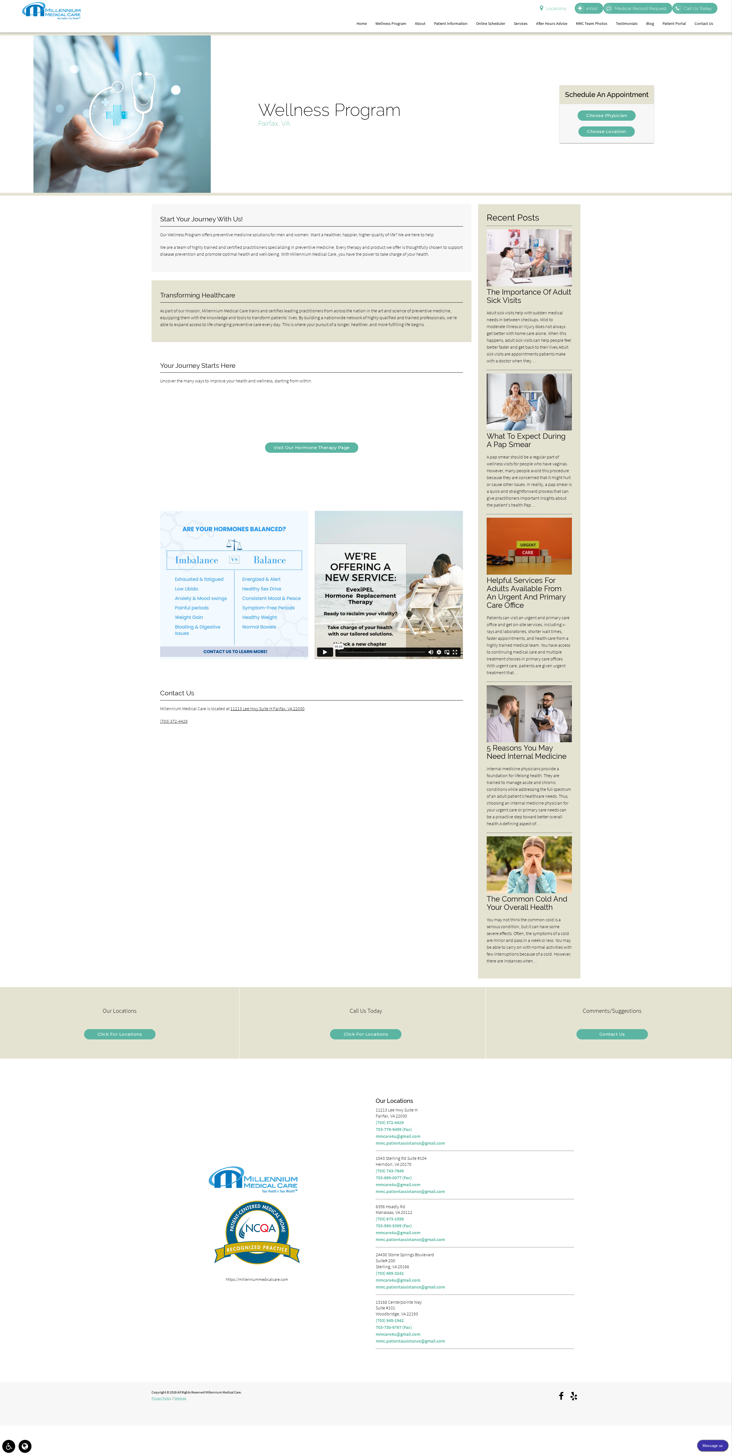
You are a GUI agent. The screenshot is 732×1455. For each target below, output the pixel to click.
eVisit (592, 8)
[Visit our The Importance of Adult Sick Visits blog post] (529, 284)
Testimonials (627, 23)
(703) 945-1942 (390, 1320)
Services (521, 23)
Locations (556, 8)
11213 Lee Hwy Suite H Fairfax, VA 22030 (267, 708)
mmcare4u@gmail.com (398, 1136)
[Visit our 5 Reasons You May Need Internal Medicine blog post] (529, 740)
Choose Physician (606, 115)
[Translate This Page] (25, 1446)
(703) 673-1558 (390, 1219)
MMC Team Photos (591, 23)
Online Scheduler (490, 23)
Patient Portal (674, 23)
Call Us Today (698, 8)
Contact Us (704, 23)
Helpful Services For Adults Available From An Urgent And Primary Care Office (526, 593)
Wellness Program (390, 23)
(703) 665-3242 (390, 1273)
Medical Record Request (641, 8)
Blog (650, 23)
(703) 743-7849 (390, 1171)
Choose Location (606, 131)
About (420, 23)
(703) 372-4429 (174, 721)
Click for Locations (120, 1034)
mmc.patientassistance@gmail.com (410, 1143)
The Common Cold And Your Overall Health (527, 903)
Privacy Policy (162, 1398)
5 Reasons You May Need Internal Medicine (526, 752)
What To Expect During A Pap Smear (526, 440)
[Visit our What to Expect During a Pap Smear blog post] (529, 429)
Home (362, 23)
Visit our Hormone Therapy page (312, 447)
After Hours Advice (551, 23)
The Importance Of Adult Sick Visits (529, 296)
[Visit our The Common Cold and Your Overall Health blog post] (529, 891)
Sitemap (180, 1398)
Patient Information (451, 23)
